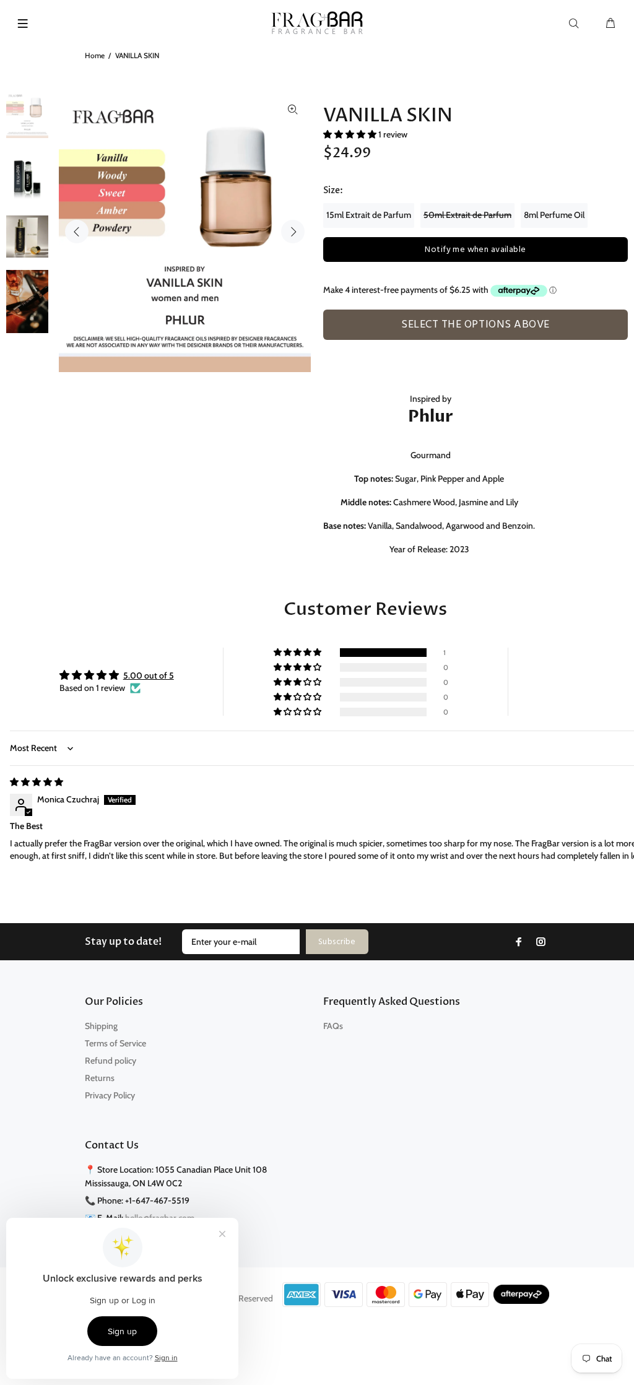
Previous (77, 231)
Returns (100, 1077)
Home (95, 55)
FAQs (333, 1025)
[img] (36, 782)
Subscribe (337, 942)
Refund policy (110, 1060)
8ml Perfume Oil (554, 214)
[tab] (329, 347)
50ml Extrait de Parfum (467, 214)
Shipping (101, 1025)
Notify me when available (475, 250)
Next (293, 231)
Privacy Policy (110, 1095)
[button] (350, 134)
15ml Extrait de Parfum (368, 214)
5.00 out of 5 (148, 675)
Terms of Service (115, 1043)
